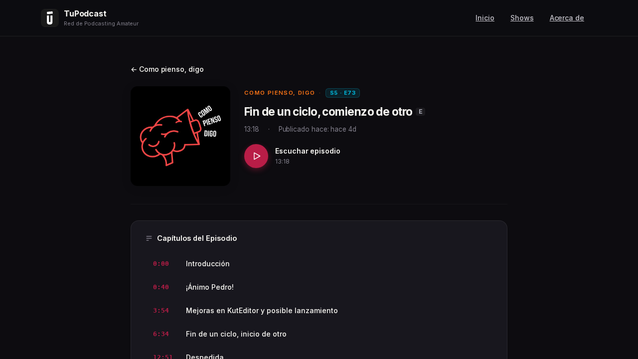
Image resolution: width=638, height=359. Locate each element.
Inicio (485, 17)
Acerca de (567, 17)
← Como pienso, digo (167, 69)
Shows (522, 17)
